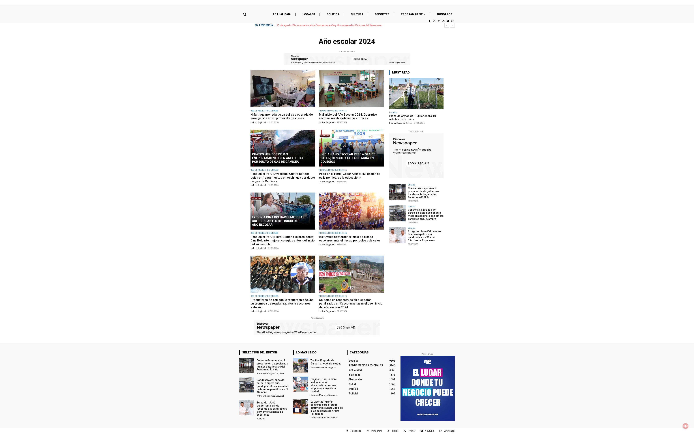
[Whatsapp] (452, 21)
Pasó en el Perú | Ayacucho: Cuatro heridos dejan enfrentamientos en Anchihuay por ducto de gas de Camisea (282, 177)
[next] (452, 25)
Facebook (356, 430)
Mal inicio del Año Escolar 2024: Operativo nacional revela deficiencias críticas (348, 116)
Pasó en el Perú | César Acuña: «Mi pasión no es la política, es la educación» (349, 175)
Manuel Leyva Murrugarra (323, 367)
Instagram (376, 430)
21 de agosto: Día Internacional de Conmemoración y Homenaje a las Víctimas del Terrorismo (329, 25)
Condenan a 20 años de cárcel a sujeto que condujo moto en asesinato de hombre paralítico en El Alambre (426, 214)
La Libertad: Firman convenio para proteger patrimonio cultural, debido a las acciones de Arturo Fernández (326, 407)
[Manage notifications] (685, 426)
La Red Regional (258, 122)
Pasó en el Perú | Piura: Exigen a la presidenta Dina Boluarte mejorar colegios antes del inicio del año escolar (282, 240)
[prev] (446, 25)
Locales (393, 112)
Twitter (411, 430)
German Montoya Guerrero (324, 395)
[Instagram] (434, 21)
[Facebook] (429, 21)
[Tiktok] (438, 21)
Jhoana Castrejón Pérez (400, 123)
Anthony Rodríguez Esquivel (270, 373)
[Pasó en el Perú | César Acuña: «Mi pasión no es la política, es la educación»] (351, 148)
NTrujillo (261, 418)
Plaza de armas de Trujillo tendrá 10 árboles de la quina (412, 117)
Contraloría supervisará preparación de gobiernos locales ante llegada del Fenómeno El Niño (423, 193)
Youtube (429, 430)
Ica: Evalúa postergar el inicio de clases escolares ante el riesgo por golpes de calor (349, 238)
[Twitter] (443, 21)
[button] (244, 14)
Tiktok (395, 430)
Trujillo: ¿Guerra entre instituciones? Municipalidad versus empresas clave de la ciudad (323, 385)
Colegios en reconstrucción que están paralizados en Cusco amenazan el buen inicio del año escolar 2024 (350, 303)
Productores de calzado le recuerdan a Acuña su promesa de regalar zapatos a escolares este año (281, 303)
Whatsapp (449, 430)
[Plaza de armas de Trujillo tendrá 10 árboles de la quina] (416, 93)
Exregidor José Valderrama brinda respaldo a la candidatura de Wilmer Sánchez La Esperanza (424, 236)
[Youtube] (448, 21)
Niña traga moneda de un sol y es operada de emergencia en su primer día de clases (281, 116)
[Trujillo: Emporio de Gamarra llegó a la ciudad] (300, 365)
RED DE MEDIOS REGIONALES (264, 111)
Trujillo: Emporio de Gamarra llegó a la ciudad (325, 362)
